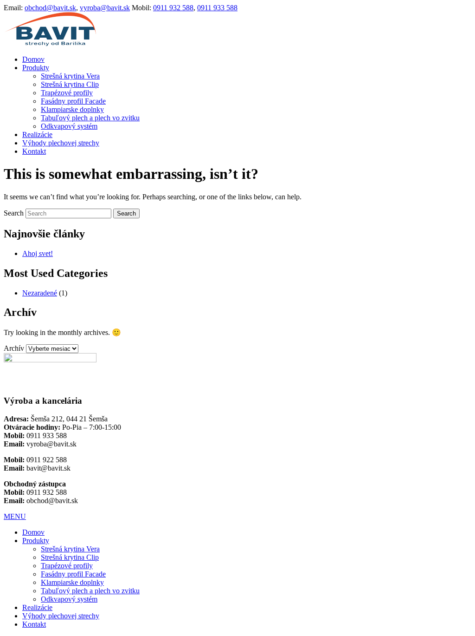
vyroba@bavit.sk (105, 8)
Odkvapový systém (69, 126)
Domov (33, 59)
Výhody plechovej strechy (60, 143)
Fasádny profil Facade (73, 101)
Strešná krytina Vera (70, 76)
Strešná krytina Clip (70, 84)
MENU (15, 516)
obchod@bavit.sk (50, 8)
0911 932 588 (173, 8)
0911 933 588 (217, 8)
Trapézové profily (67, 93)
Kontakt (34, 151)
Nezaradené (39, 293)
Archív (14, 348)
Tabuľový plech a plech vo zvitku (90, 118)
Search (14, 213)
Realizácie (37, 134)
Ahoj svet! (37, 253)
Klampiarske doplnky (72, 109)
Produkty (35, 68)
